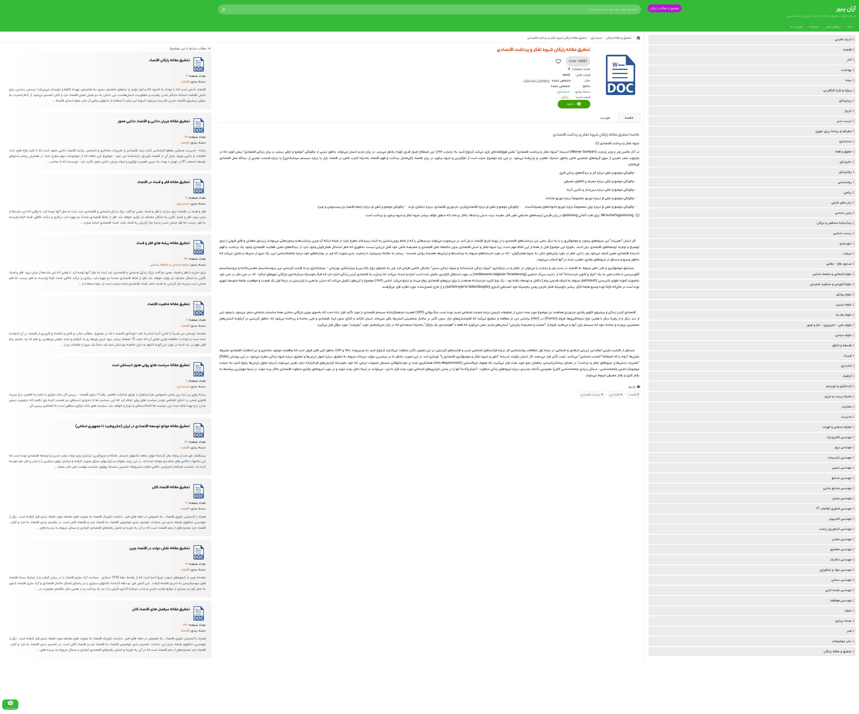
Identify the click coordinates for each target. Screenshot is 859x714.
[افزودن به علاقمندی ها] (558, 61)
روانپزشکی (845, 172)
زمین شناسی (843, 213)
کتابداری (846, 366)
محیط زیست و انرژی (838, 396)
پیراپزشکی (845, 101)
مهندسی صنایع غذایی (837, 488)
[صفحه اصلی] (638, 38)
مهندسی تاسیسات (840, 458)
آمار (849, 60)
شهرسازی (846, 243)
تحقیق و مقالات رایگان (664, 8)
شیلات (847, 253)
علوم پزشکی (844, 294)
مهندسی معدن (842, 539)
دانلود (570, 104)
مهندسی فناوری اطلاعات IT (834, 509)
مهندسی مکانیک (841, 560)
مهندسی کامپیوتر (840, 519)
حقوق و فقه (844, 152)
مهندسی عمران (842, 498)
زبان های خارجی (841, 203)
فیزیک (847, 356)
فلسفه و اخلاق (842, 345)
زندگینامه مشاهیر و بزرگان (834, 223)
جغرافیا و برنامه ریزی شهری (833, 131)
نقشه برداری (843, 621)
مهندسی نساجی (841, 580)
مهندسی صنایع (842, 478)
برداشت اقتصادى (590, 395)
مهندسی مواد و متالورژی (836, 570)
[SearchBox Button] (223, 9)
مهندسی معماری (841, 549)
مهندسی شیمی (842, 468)
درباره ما (814, 27)
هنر (849, 631)
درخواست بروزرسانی (536, 80)
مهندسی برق (843, 447)
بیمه (848, 80)
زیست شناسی (842, 233)
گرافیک (847, 376)
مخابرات (847, 407)
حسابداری (845, 141)
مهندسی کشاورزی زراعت (835, 529)
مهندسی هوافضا (841, 600)
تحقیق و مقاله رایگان (838, 651)
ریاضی (848, 192)
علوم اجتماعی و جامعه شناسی (832, 274)
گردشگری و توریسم (839, 386)
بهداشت (846, 70)
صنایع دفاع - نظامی (839, 264)
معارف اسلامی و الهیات (837, 427)
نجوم (848, 610)
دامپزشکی (846, 162)
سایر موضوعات (842, 641)
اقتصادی (614, 395)
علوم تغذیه (844, 315)
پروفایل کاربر (832, 27)
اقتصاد (847, 50)
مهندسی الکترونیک (839, 437)
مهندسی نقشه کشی (838, 590)
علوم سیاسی (843, 335)
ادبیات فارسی (843, 39)
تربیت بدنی (844, 121)
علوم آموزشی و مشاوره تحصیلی (831, 284)
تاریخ (848, 111)
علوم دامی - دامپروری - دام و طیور (829, 325)
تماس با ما (796, 27)
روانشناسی (845, 182)
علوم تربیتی (844, 304)
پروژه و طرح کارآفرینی (837, 90)
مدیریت (846, 417)
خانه (849, 27)
